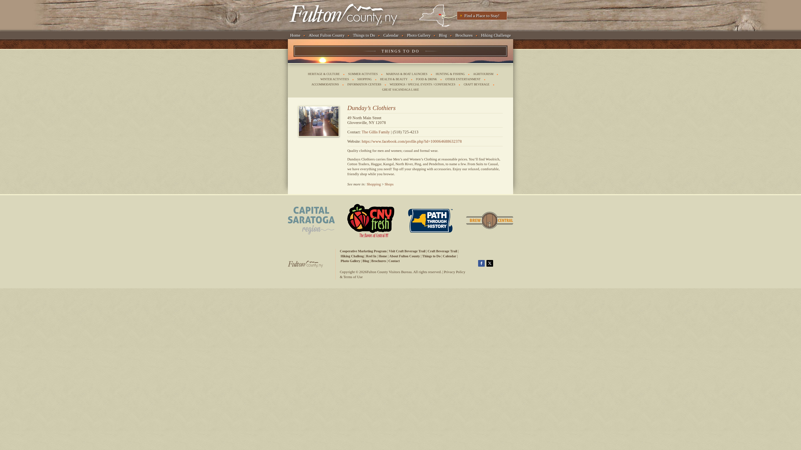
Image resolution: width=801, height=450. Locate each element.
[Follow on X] (489, 263)
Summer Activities (363, 74)
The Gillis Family (376, 132)
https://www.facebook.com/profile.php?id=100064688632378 (412, 141)
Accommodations (325, 84)
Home (295, 35)
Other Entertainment (463, 79)
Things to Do (364, 35)
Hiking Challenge (496, 35)
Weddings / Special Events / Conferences (422, 84)
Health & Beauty (394, 79)
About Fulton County (327, 35)
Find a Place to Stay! (482, 15)
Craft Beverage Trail (442, 251)
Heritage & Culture (324, 74)
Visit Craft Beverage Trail (407, 251)
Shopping (364, 79)
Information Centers (364, 84)
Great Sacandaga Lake (400, 89)
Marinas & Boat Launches (406, 74)
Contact (394, 261)
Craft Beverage (477, 84)
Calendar (391, 35)
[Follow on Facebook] (481, 263)
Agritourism (483, 74)
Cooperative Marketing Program (363, 251)
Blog (443, 35)
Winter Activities (334, 79)
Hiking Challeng (352, 256)
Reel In (371, 256)
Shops (389, 184)
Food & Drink (426, 79)
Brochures (464, 35)
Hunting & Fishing (450, 74)
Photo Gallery (419, 35)
